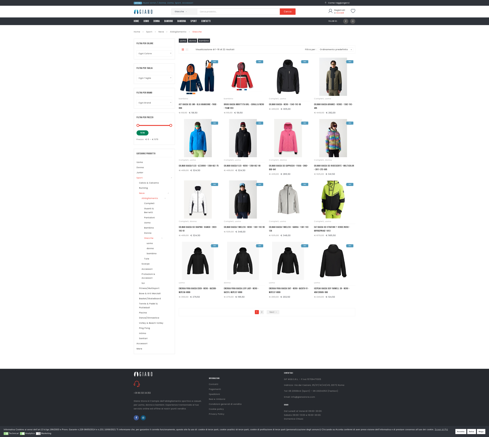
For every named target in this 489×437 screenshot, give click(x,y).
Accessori (187, 2)
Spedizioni (214, 394)
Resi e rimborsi (217, 399)
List (187, 49)
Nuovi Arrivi (149, 2)
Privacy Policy (216, 414)
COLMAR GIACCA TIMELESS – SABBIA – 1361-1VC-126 (289, 229)
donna (192, 40)
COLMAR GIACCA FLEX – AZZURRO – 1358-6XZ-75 (199, 165)
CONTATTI (206, 21)
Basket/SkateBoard (150, 298)
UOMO (146, 21)
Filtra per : (311, 49)
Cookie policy (216, 409)
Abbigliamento (178, 31)
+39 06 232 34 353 (142, 393)
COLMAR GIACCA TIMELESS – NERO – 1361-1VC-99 (244, 227)
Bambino (149, 227)
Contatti (213, 384)
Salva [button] (471, 432)
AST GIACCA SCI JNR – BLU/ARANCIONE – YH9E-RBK (198, 106)
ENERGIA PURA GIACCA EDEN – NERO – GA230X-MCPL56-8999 (198, 290)
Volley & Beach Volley (151, 323)
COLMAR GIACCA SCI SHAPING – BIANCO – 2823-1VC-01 (198, 229)
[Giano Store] (143, 11)
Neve (161, 31)
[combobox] (154, 53)
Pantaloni (149, 217)
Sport (178, 2)
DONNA (156, 21)
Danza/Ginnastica (149, 317)
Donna (162, 2)
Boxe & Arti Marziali (150, 293)
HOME (136, 21)
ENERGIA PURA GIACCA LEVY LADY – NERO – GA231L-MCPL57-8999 (241, 290)
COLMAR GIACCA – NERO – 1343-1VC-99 (285, 104)
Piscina (143, 312)
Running (143, 187)
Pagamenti (215, 389)
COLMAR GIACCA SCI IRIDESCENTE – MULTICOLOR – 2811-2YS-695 (334, 167)
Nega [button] (481, 432)
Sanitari (143, 338)
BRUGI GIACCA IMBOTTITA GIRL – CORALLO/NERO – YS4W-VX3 (244, 106)
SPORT (194, 21)
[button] (6, 433)
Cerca (287, 11)
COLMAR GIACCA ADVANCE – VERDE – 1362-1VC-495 (333, 106)
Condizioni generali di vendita (225, 404)
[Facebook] (345, 21)
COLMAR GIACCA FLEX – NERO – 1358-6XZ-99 (242, 165)
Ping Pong (144, 328)
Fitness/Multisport (149, 288)
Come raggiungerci (339, 2)
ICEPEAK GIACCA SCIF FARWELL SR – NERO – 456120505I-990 (332, 290)
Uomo (170, 2)
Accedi (340, 12)
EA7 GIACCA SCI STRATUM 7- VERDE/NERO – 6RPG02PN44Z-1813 (332, 229)
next (272, 312)
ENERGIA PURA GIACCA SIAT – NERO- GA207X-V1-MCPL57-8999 (289, 290)
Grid (183, 49)
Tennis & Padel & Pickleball (148, 305)
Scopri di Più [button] (441, 429)
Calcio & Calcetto (149, 182)
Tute (146, 258)
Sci (143, 283)
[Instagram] (352, 21)
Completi (274, 98)
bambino (204, 40)
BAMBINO (168, 21)
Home (137, 31)
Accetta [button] (461, 432)
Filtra (142, 133)
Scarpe (146, 263)
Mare (139, 348)
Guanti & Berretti (149, 210)
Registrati (339, 10)
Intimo (142, 333)
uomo (183, 40)
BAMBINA (181, 21)
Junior (140, 172)
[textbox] (154, 53)
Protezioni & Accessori (148, 276)
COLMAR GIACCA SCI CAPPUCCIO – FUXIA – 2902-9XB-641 (288, 167)
